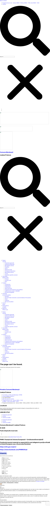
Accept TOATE (3, 482)
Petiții (6, 299)
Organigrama (8, 285)
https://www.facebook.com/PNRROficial (13, 449)
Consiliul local (8, 280)
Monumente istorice (9, 272)
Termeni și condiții (6, 417)
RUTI (6, 281)
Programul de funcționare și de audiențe (14, 289)
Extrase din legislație (9, 292)
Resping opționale (10, 482)
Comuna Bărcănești (6, 152)
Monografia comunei (9, 265)
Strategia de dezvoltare (10, 271)
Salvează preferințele (4, 505)
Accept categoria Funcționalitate (6, 409)
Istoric (6, 268)
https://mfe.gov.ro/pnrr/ (8, 447)
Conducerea (7, 284)
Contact (4, 416)
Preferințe (16, 482)
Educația (7, 296)
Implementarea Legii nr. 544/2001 (12, 291)
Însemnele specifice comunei (11, 275)
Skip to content (3, 0)
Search (1, 56)
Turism (6, 273)
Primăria (4, 283)
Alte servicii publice (9, 301)
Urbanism (7, 300)
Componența (8, 287)
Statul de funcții (8, 288)
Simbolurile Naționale (9, 264)
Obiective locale (8, 269)
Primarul (7, 279)
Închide (10, 505)
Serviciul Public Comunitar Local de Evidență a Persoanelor (18, 297)
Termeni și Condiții (40, 481)
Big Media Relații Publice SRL (15, 436)
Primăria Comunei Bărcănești (10, 389)
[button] (25, 31)
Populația (7, 267)
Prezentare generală (9, 263)
